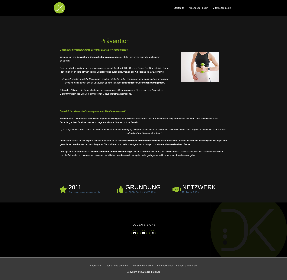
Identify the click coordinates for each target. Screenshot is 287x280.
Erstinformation (165, 265)
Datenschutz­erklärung (142, 265)
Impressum (96, 265)
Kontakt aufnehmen (186, 265)
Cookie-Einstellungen (116, 265)
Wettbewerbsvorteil (137, 118)
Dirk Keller (99, 82)
